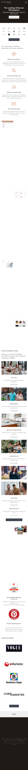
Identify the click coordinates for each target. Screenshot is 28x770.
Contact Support (21, 740)
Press (12, 738)
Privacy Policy (12, 740)
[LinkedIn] (15, 714)
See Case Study (14, 515)
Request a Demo (14, 17)
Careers (8, 738)
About (3, 738)
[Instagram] (13, 714)
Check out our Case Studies (14, 519)
